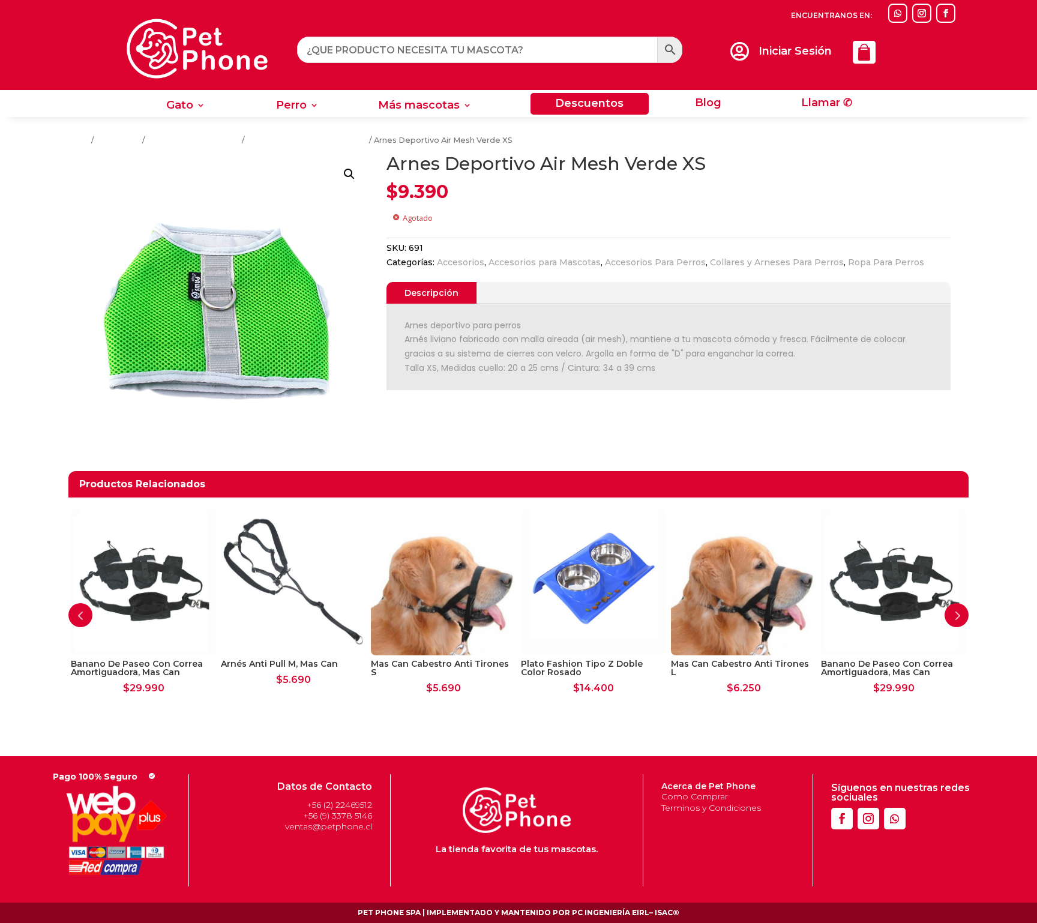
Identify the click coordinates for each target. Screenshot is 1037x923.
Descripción (431, 292)
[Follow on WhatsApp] (897, 13)
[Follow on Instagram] (921, 13)
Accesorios (118, 140)
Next (957, 615)
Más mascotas (419, 106)
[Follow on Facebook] (945, 13)
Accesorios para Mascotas (544, 262)
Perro (291, 106)
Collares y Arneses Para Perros (307, 140)
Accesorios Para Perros (193, 140)
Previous (80, 615)
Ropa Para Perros (886, 262)
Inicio (78, 140)
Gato (179, 106)
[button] (349, 174)
